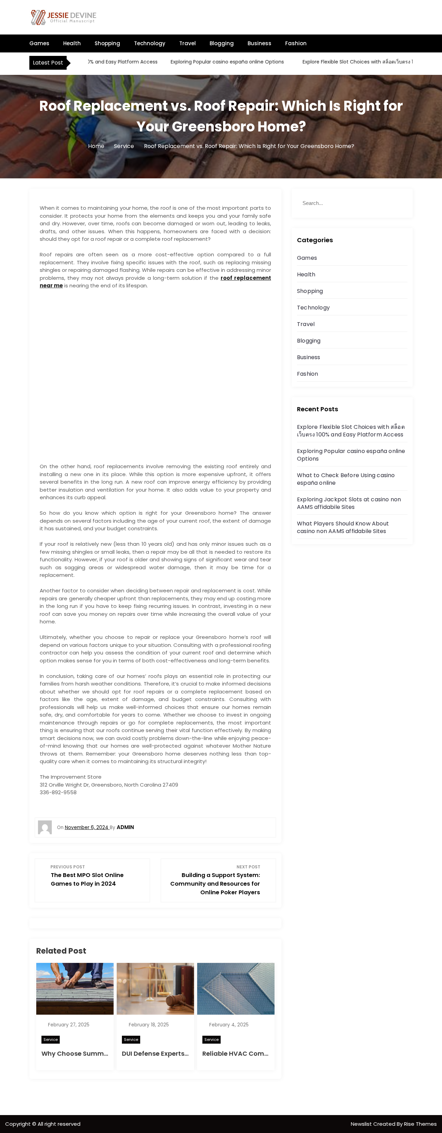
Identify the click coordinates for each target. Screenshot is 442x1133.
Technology (149, 43)
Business (259, 43)
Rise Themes (420, 1123)
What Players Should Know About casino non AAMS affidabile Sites (343, 527)
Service (51, 1039)
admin (125, 827)
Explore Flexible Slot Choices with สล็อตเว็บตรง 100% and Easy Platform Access (351, 431)
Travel (187, 43)
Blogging (222, 43)
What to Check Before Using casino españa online (346, 479)
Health (72, 43)
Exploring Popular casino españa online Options (210, 61)
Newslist (362, 1123)
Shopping (107, 43)
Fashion (296, 43)
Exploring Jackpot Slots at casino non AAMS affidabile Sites (349, 503)
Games (39, 43)
